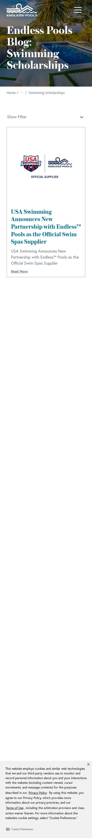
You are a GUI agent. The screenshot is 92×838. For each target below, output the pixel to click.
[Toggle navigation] (77, 10)
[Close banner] (88, 764)
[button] (19, 829)
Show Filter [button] (17, 116)
